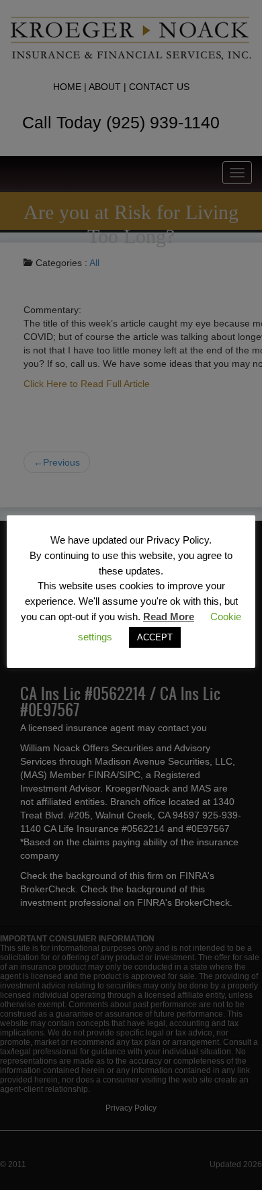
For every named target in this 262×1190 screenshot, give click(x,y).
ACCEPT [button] (155, 637)
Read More (168, 616)
